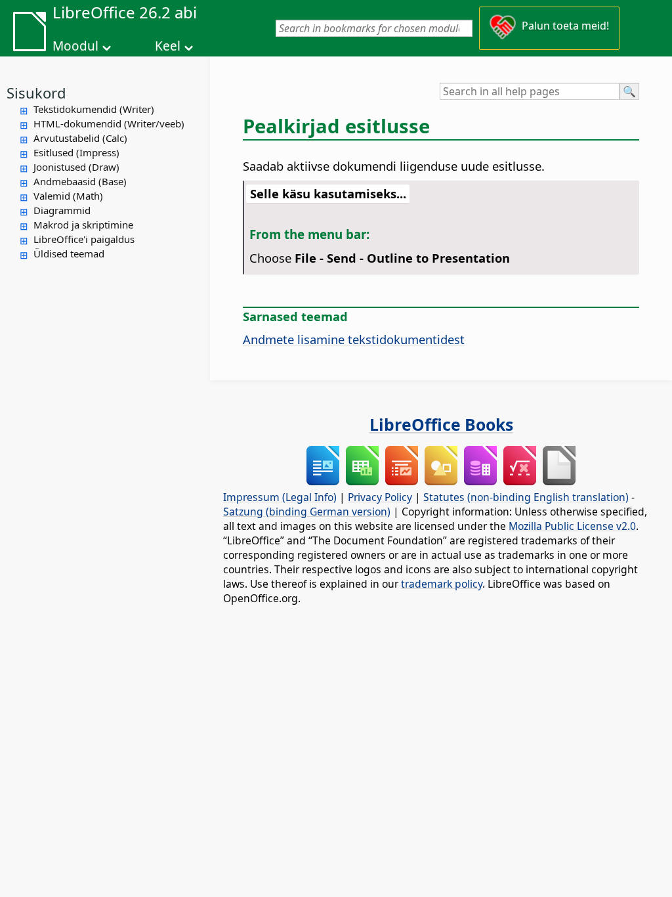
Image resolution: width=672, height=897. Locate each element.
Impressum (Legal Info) (280, 497)
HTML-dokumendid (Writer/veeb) (108, 123)
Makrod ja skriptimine (83, 224)
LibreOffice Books (441, 424)
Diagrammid (62, 210)
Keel (167, 46)
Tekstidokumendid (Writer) (93, 109)
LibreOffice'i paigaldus (84, 239)
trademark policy (441, 584)
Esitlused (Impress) (76, 152)
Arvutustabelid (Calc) (80, 137)
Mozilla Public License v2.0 (572, 526)
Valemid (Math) (68, 195)
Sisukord (36, 92)
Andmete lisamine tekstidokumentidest (354, 339)
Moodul (75, 46)
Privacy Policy (380, 497)
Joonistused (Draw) (76, 166)
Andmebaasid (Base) (80, 181)
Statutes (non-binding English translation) (526, 497)
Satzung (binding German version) (306, 511)
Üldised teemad (68, 253)
